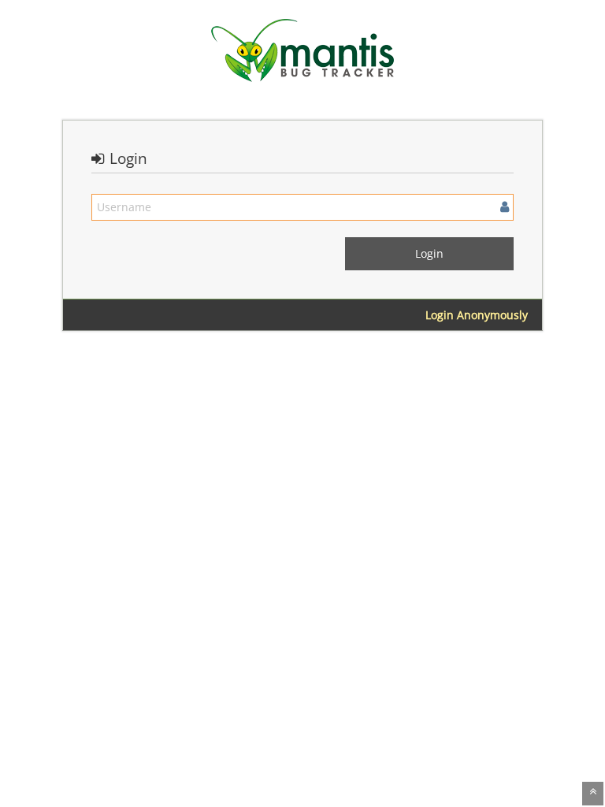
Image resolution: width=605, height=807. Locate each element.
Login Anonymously (476, 314)
